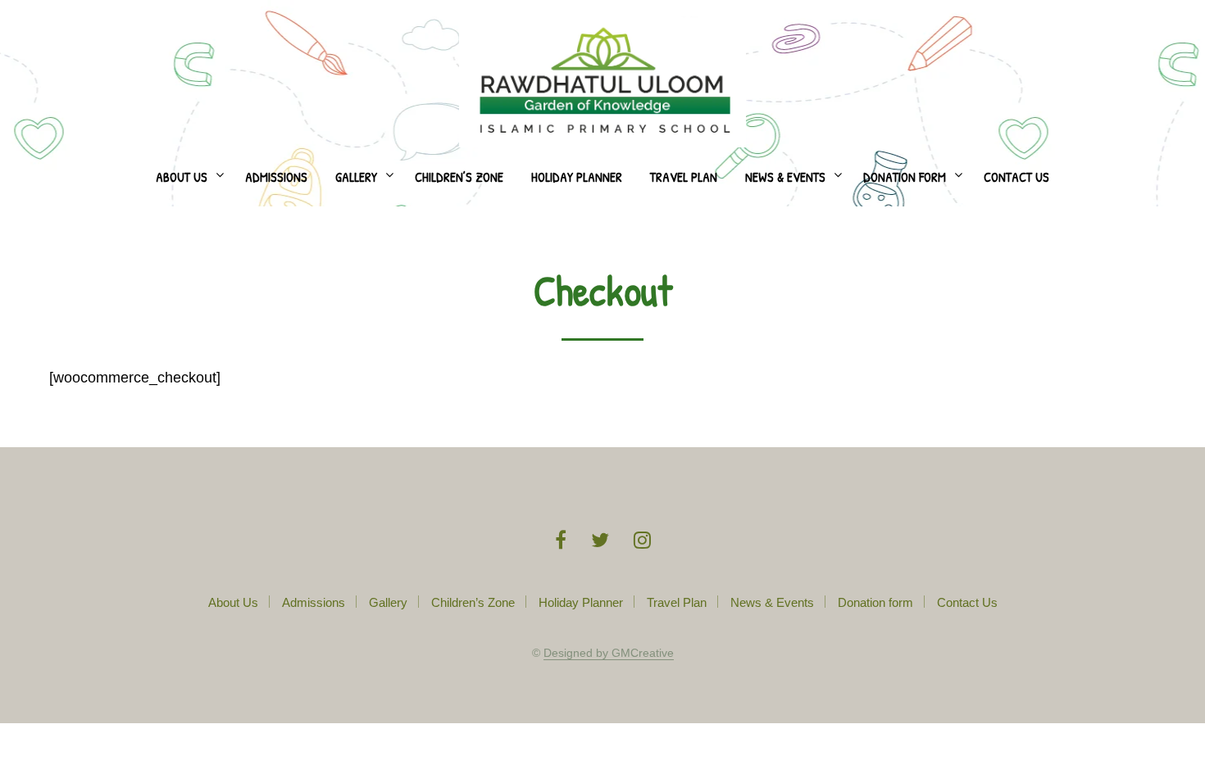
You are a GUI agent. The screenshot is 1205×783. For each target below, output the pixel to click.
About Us (181, 177)
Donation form (904, 177)
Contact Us (1016, 177)
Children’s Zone (459, 177)
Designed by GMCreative (608, 653)
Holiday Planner (576, 177)
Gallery (356, 177)
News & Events (785, 177)
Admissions (276, 177)
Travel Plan (683, 177)
